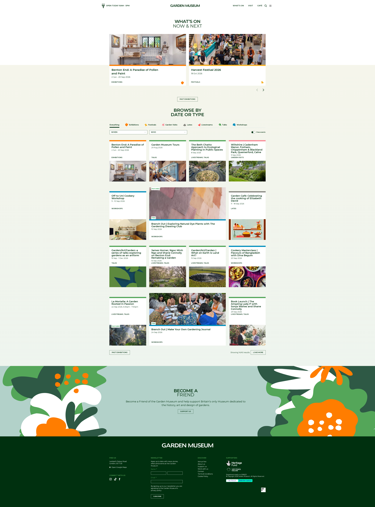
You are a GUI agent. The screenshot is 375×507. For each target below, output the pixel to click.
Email (153, 478)
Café (259, 6)
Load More (258, 352)
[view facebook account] (119, 479)
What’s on (238, 6)
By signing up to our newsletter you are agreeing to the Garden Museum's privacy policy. (166, 488)
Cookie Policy (203, 476)
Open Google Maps (119, 467)
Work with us (203, 469)
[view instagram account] (110, 479)
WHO (153, 132)
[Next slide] (263, 90)
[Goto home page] (185, 5)
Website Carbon (245, 481)
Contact (201, 471)
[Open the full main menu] (271, 6)
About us (201, 464)
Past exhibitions (187, 99)
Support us (185, 411)
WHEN (114, 132)
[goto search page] (266, 6)
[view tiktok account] (115, 479)
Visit (250, 6)
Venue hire (202, 462)
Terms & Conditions (205, 474)
